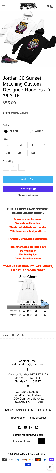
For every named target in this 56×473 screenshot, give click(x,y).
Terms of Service (37, 417)
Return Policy (43, 409)
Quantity (8, 161)
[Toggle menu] (3, 6)
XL (45, 145)
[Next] (53, 70)
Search (9, 409)
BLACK (13, 131)
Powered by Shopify (39, 454)
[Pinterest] (36, 427)
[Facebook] (19, 427)
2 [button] (28, 70)
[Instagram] (30, 427)
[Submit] (41, 441)
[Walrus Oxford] (28, 6)
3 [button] (33, 70)
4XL (33, 152)
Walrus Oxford (19, 112)
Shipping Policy (24, 409)
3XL (20, 152)
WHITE (39, 131)
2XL (8, 152)
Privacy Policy (17, 417)
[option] (28, 39)
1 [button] (22, 70)
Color (6, 125)
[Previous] (3, 70)
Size (5, 138)
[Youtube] (25, 427)
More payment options (28, 195)
